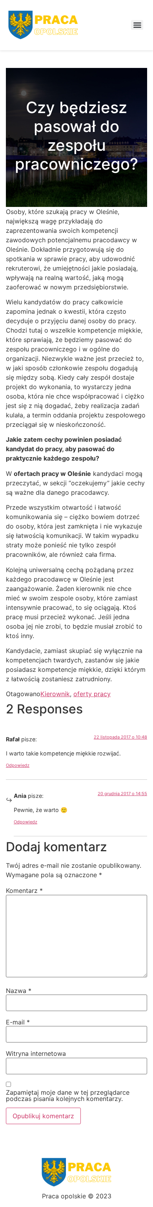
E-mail (18, 1022)
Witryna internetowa (36, 1053)
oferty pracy (92, 694)
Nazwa (18, 991)
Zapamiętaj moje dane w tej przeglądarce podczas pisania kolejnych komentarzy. (67, 1095)
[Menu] (137, 25)
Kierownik (55, 694)
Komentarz (24, 890)
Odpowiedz (17, 765)
